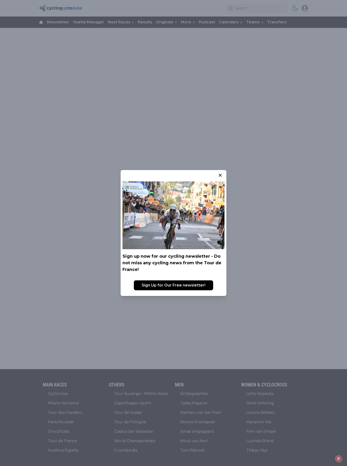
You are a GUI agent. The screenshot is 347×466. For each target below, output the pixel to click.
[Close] (220, 175)
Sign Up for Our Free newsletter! (173, 285)
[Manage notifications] (338, 458)
